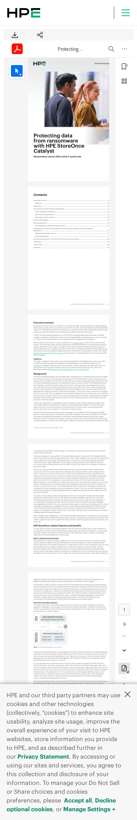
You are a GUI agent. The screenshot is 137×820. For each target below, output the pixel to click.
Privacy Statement (43, 756)
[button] (127, 694)
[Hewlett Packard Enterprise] (23, 13)
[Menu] (126, 13)
